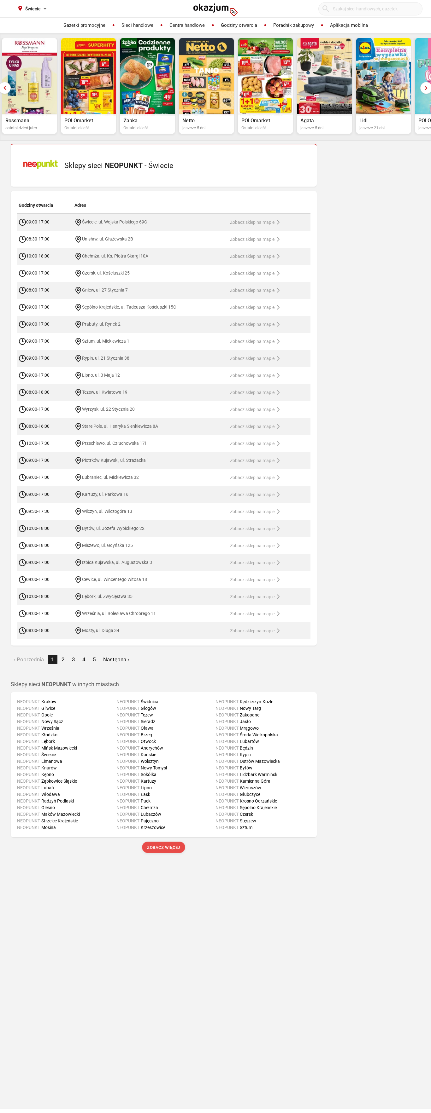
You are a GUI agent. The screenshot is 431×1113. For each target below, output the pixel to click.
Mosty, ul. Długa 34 (100, 630)
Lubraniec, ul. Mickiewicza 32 (110, 476)
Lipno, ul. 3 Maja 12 (101, 374)
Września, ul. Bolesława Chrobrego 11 (119, 613)
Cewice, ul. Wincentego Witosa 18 (114, 579)
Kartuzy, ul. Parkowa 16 (105, 493)
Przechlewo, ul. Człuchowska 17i (114, 442)
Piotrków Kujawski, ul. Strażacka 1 (115, 459)
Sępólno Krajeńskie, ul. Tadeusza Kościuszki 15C (129, 306)
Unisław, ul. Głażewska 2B (107, 238)
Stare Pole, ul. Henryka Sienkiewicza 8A (120, 425)
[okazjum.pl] (215, 9)
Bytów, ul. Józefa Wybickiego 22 (113, 527)
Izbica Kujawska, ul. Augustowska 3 (117, 562)
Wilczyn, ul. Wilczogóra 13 (107, 510)
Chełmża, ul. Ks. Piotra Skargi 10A (115, 255)
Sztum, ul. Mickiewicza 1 (105, 340)
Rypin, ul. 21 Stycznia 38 (105, 357)
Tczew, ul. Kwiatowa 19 (104, 391)
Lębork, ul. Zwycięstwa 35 (107, 596)
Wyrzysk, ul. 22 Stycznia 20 (108, 408)
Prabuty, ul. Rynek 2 (101, 323)
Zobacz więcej (163, 847)
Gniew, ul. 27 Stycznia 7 (105, 289)
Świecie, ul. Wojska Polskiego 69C (114, 221)
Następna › (116, 659)
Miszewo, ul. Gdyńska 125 (107, 545)
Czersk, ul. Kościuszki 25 (106, 272)
